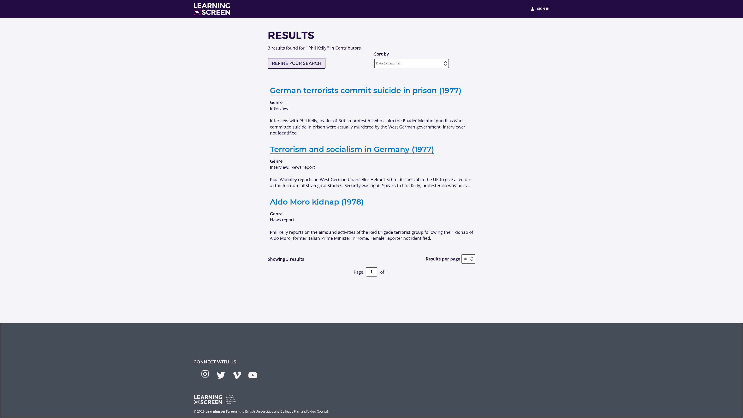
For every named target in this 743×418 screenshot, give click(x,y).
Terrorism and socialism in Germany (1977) (352, 149)
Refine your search (296, 63)
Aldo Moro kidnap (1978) (317, 201)
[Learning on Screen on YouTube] (252, 375)
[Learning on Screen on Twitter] (221, 375)
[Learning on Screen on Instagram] (205, 374)
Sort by (381, 54)
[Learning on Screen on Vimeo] (237, 375)
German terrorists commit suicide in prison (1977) (365, 90)
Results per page (443, 259)
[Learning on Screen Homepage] (212, 9)
